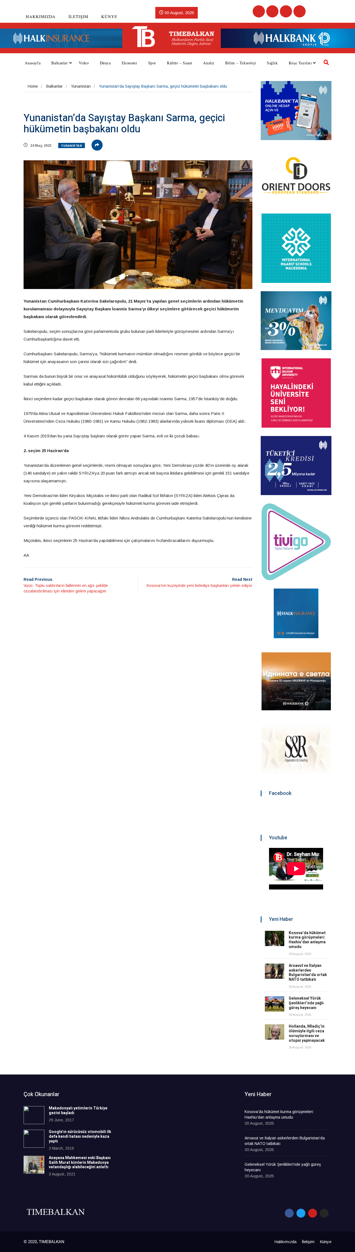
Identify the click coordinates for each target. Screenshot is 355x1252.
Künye (109, 16)
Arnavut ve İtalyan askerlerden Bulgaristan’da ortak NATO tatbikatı (308, 972)
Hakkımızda (40, 16)
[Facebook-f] (289, 1213)
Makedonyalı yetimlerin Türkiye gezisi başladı (78, 1110)
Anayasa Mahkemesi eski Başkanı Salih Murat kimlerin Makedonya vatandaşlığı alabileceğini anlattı (80, 1162)
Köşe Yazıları (300, 62)
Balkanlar (59, 62)
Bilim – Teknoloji (240, 62)
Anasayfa (32, 62)
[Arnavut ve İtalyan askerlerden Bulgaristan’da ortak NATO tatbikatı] (274, 971)
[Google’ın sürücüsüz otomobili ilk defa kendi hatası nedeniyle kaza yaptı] (34, 1139)
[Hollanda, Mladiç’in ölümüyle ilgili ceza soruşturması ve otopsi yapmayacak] (274, 1032)
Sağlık (272, 62)
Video (84, 62)
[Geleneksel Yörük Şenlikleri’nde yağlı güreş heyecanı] (274, 1004)
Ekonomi (129, 62)
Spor (152, 62)
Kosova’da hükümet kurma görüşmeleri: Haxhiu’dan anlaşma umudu (307, 940)
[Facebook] (259, 11)
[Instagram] (299, 11)
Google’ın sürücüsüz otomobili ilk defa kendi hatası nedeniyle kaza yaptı (80, 1136)
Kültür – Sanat (179, 62)
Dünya (105, 62)
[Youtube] (286, 11)
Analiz (208, 62)
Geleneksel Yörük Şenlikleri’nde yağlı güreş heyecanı (306, 1003)
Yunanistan (81, 86)
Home (33, 86)
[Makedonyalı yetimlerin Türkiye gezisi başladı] (34, 1115)
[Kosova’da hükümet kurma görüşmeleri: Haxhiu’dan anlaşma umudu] (274, 938)
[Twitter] (272, 11)
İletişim (78, 16)
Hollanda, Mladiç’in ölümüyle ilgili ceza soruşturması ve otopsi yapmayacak (307, 1033)
